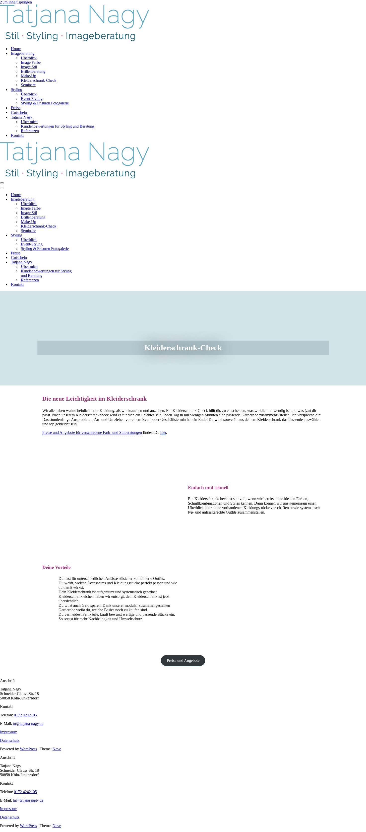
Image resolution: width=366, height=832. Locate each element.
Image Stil (29, 67)
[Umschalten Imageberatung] (87, 199)
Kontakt (17, 135)
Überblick (29, 58)
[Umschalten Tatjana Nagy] (87, 262)
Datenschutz (9, 740)
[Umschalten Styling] (87, 235)
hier (163, 432)
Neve (57, 749)
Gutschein (19, 112)
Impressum (8, 732)
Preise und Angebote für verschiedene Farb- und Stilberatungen (92, 432)
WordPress (28, 749)
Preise (15, 108)
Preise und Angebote (183, 660)
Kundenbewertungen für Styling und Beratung (57, 126)
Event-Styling (32, 98)
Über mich (29, 122)
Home (16, 49)
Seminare (28, 85)
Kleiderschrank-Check (38, 80)
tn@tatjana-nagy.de (28, 723)
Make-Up (28, 76)
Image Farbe (31, 62)
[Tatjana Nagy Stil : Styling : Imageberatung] (74, 40)
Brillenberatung (33, 71)
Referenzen (30, 131)
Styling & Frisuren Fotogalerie (45, 103)
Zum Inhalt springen (16, 2)
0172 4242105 (25, 715)
